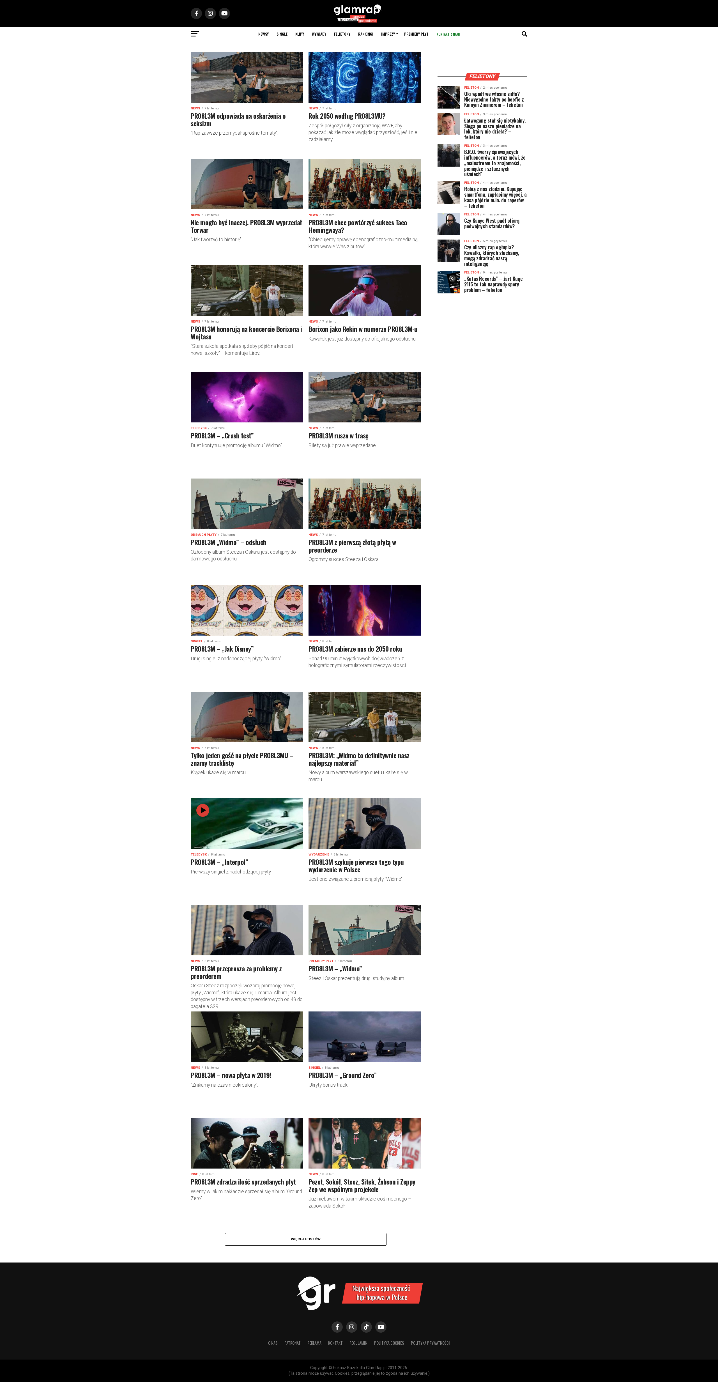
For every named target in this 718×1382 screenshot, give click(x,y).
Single (282, 34)
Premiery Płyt (416, 34)
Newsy (263, 34)
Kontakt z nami (448, 34)
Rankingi (365, 34)
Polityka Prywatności (430, 1343)
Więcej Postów (306, 1239)
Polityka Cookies (389, 1343)
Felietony (342, 34)
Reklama (314, 1343)
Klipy (299, 34)
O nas (273, 1343)
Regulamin (358, 1343)
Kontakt (335, 1343)
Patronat (292, 1343)
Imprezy (388, 34)
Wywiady (319, 34)
